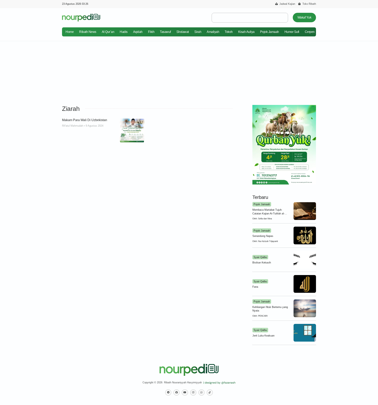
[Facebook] (176, 392)
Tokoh (229, 31)
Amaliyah (213, 31)
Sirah (197, 31)
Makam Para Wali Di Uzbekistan (84, 120)
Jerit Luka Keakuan (263, 335)
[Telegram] (168, 392)
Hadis (124, 31)
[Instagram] (193, 392)
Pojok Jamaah (269, 31)
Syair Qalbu (260, 257)
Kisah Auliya (246, 31)
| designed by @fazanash (219, 382)
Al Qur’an (108, 31)
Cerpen (310, 31)
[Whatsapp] (201, 392)
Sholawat (182, 31)
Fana (255, 286)
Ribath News (87, 31)
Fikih (151, 31)
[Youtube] (185, 392)
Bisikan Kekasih (261, 262)
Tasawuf (165, 31)
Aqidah (138, 31)
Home (70, 31)
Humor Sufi (291, 31)
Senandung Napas (262, 235)
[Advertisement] (189, 70)
